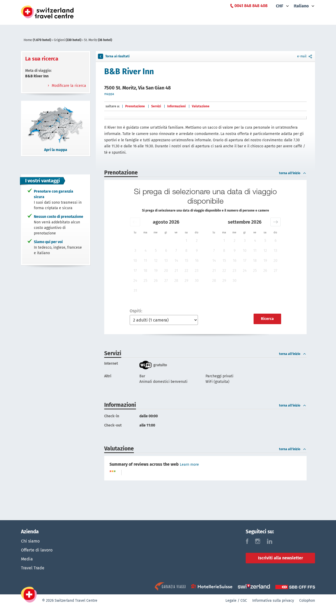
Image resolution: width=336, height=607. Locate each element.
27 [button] (166, 280)
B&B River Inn (129, 71)
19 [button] (156, 270)
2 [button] (197, 240)
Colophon (307, 600)
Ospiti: (136, 310)
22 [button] (186, 270)
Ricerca (267, 319)
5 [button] (156, 250)
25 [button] (145, 280)
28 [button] (176, 280)
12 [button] (156, 260)
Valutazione (200, 106)
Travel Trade (32, 567)
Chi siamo (30, 541)
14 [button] (176, 260)
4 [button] (145, 250)
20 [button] (166, 270)
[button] (135, 222)
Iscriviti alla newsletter (280, 557)
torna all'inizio (289, 173)
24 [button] (135, 280)
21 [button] (176, 270)
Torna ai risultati (117, 56)
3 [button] (135, 250)
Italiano (301, 5)
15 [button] (186, 260)
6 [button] (166, 250)
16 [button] (196, 260)
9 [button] (197, 250)
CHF (279, 5)
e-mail (302, 56)
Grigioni (67, 40)
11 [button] (145, 260)
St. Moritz (98, 40)
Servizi (156, 106)
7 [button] (176, 250)
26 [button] (156, 280)
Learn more (189, 464)
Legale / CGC (236, 600)
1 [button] (186, 240)
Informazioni (176, 106)
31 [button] (135, 290)
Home (37, 40)
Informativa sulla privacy (273, 600)
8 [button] (186, 250)
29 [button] (186, 280)
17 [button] (135, 270)
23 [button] (196, 270)
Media (27, 558)
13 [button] (166, 260)
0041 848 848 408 (250, 5)
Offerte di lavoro (36, 550)
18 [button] (145, 270)
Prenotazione (135, 106)
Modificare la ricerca (68, 85)
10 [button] (135, 260)
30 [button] (197, 280)
